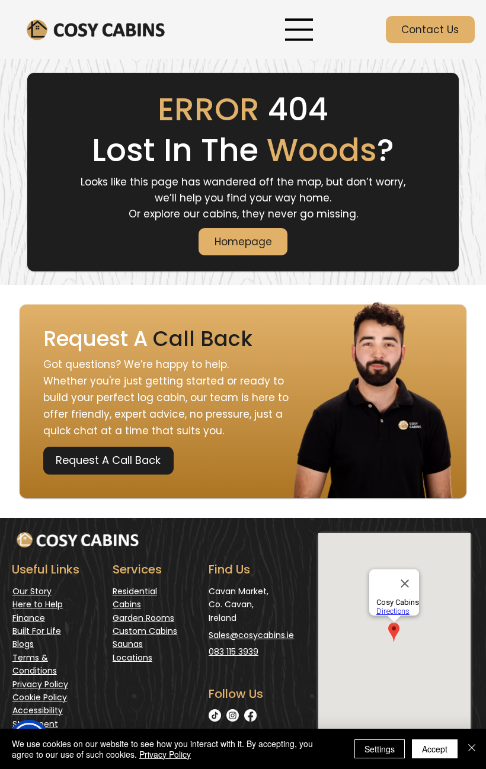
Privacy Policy (40, 684)
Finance (28, 618)
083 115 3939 (233, 652)
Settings (379, 749)
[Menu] (299, 29)
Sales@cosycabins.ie (251, 635)
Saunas (128, 644)
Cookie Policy (39, 697)
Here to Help (37, 604)
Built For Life (36, 631)
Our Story (32, 591)
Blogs (23, 644)
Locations (132, 658)
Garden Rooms (143, 618)
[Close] (472, 749)
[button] (108, 460)
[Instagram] (232, 715)
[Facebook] (250, 715)
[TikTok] (215, 715)
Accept (434, 749)
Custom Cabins (145, 631)
